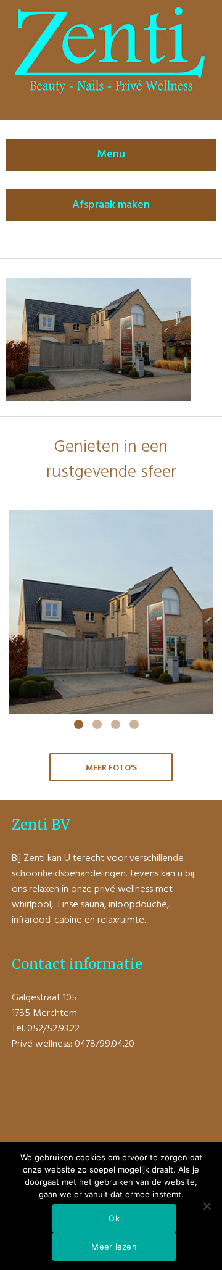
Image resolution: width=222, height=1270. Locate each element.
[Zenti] (111, 94)
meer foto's (111, 768)
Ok (114, 1218)
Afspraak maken (111, 205)
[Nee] (206, 1206)
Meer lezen (114, 1246)
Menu (111, 154)
